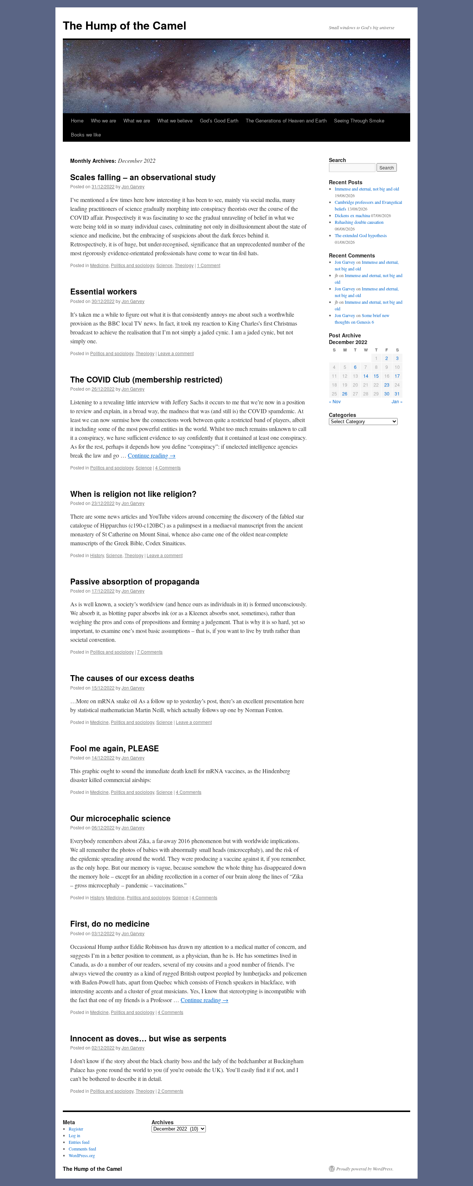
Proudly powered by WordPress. (365, 1169)
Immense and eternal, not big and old (367, 189)
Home (77, 120)
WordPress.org (82, 1155)
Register (76, 1129)
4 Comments (168, 467)
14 (365, 376)
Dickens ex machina (352, 215)
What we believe (175, 120)
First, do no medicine (110, 923)
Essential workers (103, 291)
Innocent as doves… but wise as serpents (148, 1038)
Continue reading (152, 455)
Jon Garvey (133, 186)
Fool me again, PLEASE (114, 748)
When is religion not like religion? (133, 493)
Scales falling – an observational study (143, 176)
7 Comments (150, 651)
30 (386, 393)
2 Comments (170, 1091)
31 (397, 393)
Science (164, 265)
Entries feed (79, 1142)
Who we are (103, 120)
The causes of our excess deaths (132, 677)
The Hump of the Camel (124, 25)
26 (344, 393)
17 (397, 376)
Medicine (99, 265)
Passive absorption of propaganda (135, 581)
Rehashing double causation (359, 222)
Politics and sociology (132, 265)
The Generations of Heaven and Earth (286, 120)
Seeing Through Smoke (359, 120)
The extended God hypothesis (361, 235)
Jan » (397, 401)
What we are (136, 120)
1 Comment (208, 265)
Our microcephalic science (120, 817)
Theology (184, 265)
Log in (74, 1135)
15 (376, 376)
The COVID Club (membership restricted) (146, 379)
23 (386, 384)
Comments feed (82, 1149)
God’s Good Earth (219, 120)
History (97, 555)
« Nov (335, 401)
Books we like (86, 134)
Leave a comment (176, 353)
